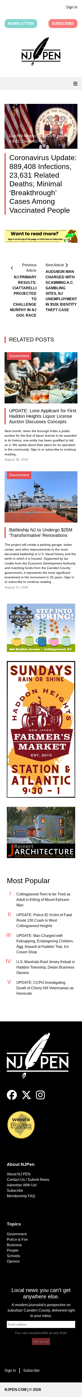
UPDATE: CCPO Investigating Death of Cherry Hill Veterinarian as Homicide (45, 988)
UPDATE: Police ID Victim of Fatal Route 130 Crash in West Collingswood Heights (44, 920)
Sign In (71, 7)
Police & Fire (17, 1239)
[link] (41, 628)
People (12, 1250)
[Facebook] (12, 1099)
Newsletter (21, 24)
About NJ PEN (19, 1174)
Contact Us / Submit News (28, 1180)
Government (17, 1234)
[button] (41, 52)
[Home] (41, 1061)
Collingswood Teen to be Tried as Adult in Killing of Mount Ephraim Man (43, 899)
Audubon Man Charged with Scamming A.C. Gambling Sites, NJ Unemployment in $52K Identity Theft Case (59, 291)
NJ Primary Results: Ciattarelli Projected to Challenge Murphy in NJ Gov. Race (23, 296)
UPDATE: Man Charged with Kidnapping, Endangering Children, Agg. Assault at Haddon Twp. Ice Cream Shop (45, 944)
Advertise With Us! (22, 1185)
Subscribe (63, 24)
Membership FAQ (21, 1196)
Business (14, 1245)
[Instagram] (40, 1099)
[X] (26, 1099)
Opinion (13, 1261)
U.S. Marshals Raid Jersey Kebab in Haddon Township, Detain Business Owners (45, 967)
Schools (13, 1256)
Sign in (36, 449)
